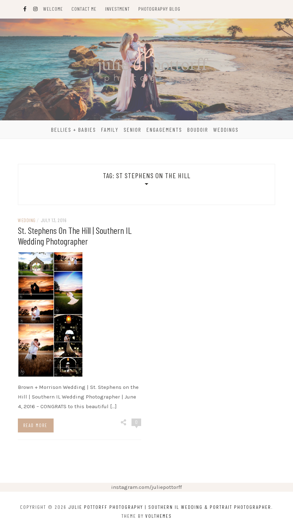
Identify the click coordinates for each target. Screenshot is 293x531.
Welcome (53, 9)
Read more (35, 425)
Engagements (164, 129)
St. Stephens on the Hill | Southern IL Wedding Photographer (75, 235)
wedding (27, 220)
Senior (132, 129)
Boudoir (197, 129)
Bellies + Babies (73, 129)
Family (110, 129)
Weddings (226, 129)
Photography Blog (159, 9)
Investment (117, 9)
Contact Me (83, 9)
